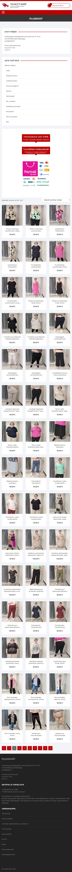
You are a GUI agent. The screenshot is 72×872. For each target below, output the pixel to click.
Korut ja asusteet (11, 117)
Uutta (8, 70)
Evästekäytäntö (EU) (8, 854)
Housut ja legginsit (12, 86)
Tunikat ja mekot (11, 81)
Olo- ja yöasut (10, 101)
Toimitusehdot (6, 829)
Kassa (4, 844)
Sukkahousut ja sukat (13, 106)
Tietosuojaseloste (8, 849)
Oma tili (4, 839)
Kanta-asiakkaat (7, 819)
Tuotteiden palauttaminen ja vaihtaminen (15, 824)
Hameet (8, 91)
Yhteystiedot (6, 813)
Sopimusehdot (6, 834)
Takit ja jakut (10, 96)
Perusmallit (10, 111)
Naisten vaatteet (10, 65)
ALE (7, 122)
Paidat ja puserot (11, 76)
